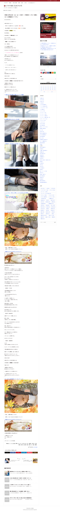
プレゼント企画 (44, 196)
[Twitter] (53, 0)
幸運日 (19, 444)
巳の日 (43, 208)
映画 (41, 161)
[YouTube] (50, 0)
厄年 (47, 200)
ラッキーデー (51, 196)
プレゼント (51, 195)
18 (43, 88)
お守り (10, 10)
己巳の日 (53, 206)
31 (41, 90)
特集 (41, 169)
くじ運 (47, 188)
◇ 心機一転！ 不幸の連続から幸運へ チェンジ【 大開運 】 (14, 94)
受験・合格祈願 (43, 133)
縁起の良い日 (43, 215)
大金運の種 (43, 203)
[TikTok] (49, 0)
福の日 (47, 213)
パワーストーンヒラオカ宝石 (46, 193)
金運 (33, 444)
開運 (53, 217)
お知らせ (42, 101)
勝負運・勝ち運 (43, 128)
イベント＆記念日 (13, 443)
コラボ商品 (42, 109)
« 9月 (44, 91)
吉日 (25, 443)
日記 (41, 158)
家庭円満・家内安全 (43, 139)
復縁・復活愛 (43, 147)
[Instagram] (48, 0)
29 (52, 89)
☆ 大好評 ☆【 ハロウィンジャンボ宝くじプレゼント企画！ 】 (20, 484)
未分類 (42, 163)
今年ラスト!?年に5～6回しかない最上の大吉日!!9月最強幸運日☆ (21, 497)
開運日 (36, 444)
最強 (22, 444)
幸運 (47, 208)
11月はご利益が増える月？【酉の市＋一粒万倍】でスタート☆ (20, 478)
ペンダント (42, 122)
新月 (47, 210)
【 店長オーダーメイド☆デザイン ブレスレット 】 (13, 251)
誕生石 (42, 177)
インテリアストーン (43, 107)
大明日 (53, 201)
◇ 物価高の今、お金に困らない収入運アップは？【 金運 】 (15, 143)
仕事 (23, 443)
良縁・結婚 (42, 175)
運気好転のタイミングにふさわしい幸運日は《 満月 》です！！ (20, 471)
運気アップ (30, 444)
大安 (27, 443)
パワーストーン (43, 112)
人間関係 (51, 198)
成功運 (41, 148)
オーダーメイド (19, 443)
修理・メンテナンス (43, 126)
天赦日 (33, 443)
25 (43, 89)
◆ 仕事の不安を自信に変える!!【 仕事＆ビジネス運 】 (14, 168)
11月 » (52, 91)
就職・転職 (42, 142)
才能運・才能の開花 (43, 150)
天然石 (42, 205)
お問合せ (42, 98)
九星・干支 (42, 123)
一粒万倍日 (43, 198)
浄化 (41, 164)
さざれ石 (53, 188)
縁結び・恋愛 (43, 174)
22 (52, 88)
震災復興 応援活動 (43, 182)
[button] (42, 60)
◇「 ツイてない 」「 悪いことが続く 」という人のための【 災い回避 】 (17, 192)
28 (50, 89)
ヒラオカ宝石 (35, 447)
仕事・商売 (42, 125)
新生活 (42, 155)
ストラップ (42, 110)
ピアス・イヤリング (43, 118)
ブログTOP (6, 10)
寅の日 (43, 206)
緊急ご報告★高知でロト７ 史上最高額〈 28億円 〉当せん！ (20, 491)
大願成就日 (51, 203)
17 (41, 88)
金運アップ (48, 217)
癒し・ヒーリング (43, 171)
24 (41, 89)
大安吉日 (48, 201)
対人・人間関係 (43, 141)
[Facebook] (52, 0)
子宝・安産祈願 (43, 134)
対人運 (36, 443)
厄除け (42, 131)
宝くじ (53, 205)
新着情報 (42, 156)
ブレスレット (43, 120)
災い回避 (24, 444)
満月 (42, 213)
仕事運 (43, 200)
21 (50, 88)
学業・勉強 (42, 136)
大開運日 (30, 443)
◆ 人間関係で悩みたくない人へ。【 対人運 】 (12, 119)
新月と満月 (42, 153)
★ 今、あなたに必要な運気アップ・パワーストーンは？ (14, 212)
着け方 (41, 172)
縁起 (27, 444)
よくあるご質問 (43, 104)
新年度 (42, 210)
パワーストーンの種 (43, 115)
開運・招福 (42, 180)
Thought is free (35, 509)
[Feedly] (56, 0)
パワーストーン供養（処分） (45, 117)
